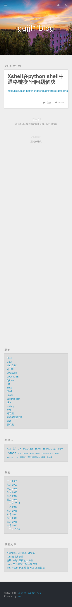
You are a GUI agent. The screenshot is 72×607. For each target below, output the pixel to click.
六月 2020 (12, 484)
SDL (9, 384)
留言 (49, 102)
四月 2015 (12, 518)
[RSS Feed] (58, 5)
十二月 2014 (13, 529)
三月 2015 (12, 521)
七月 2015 (12, 510)
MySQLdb (12, 372)
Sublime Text (13, 398)
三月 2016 (12, 499)
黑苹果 (10, 424)
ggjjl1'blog (36, 27)
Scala (9, 387)
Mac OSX (11, 365)
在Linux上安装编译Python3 (21, 552)
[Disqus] (36, 198)
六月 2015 (12, 514)
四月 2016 (12, 495)
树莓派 (10, 413)
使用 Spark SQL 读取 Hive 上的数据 (26, 567)
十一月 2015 (13, 503)
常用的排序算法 (15, 556)
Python (10, 380)
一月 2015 (12, 525)
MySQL (10, 369)
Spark (10, 395)
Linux (9, 361)
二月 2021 (12, 481)
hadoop (10, 406)
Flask (9, 358)
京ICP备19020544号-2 (29, 592)
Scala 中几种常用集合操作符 (22, 564)
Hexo (19, 596)
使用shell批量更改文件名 (20, 560)
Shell (9, 391)
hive (9, 409)
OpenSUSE (12, 376)
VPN (9, 402)
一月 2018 (12, 488)
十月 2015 (12, 506)
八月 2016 (12, 492)
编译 (9, 420)
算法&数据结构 (15, 417)
